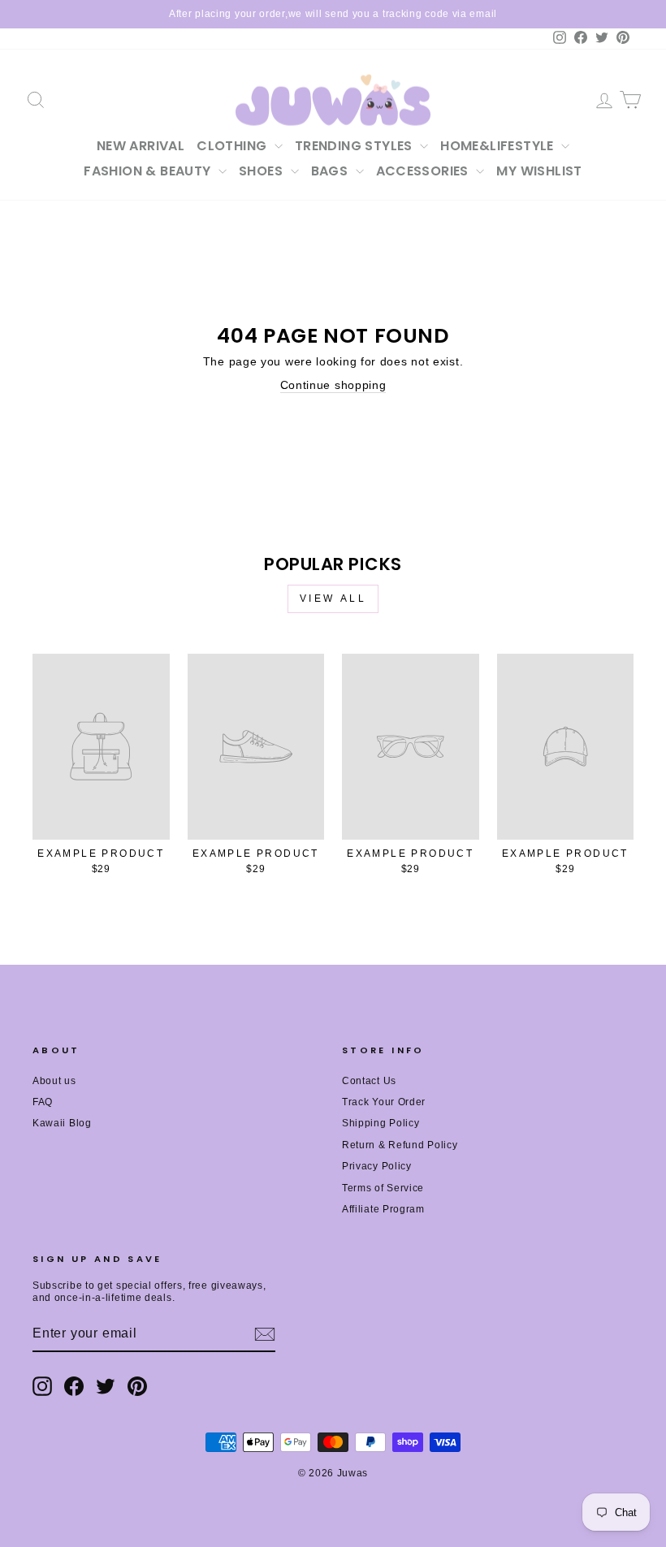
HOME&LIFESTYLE (498, 145)
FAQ (42, 1102)
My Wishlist (539, 171)
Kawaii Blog (62, 1123)
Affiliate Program (383, 1209)
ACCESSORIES (424, 171)
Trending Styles (355, 145)
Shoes (262, 171)
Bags (331, 171)
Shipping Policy (381, 1123)
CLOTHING (233, 145)
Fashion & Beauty (149, 171)
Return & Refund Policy (399, 1145)
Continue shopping (333, 384)
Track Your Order (384, 1102)
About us (54, 1081)
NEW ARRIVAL (140, 145)
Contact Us (369, 1081)
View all (333, 598)
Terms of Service (383, 1188)
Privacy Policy (377, 1166)
